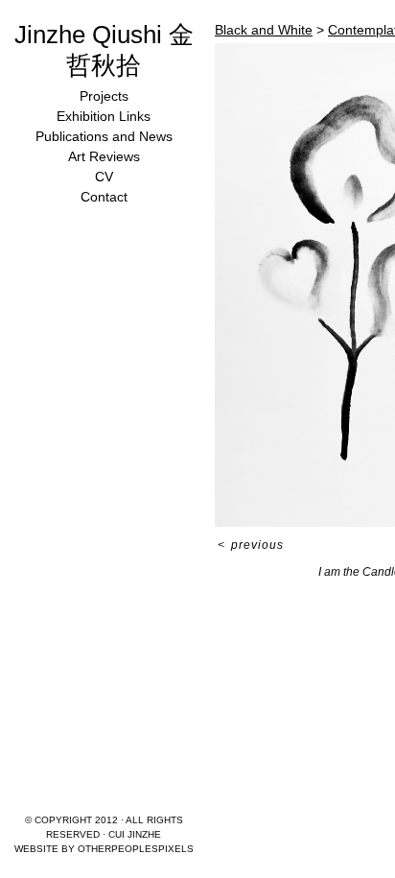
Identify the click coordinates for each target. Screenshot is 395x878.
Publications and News (104, 136)
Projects (104, 96)
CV (104, 176)
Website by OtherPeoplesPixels (104, 848)
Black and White (264, 29)
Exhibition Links (104, 116)
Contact (104, 196)
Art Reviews (104, 156)
